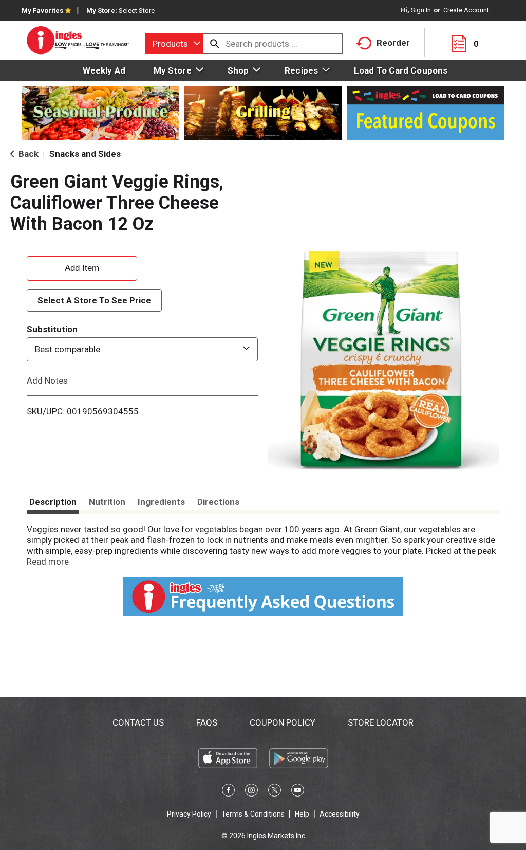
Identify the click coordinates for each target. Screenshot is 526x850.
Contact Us (138, 722)
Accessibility (340, 814)
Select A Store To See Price (94, 300)
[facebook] (228, 792)
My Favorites (42, 10)
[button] (82, 267)
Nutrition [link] (107, 502)
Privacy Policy (189, 814)
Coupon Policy (282, 722)
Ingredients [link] (161, 502)
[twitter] (274, 792)
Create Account (466, 10)
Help (302, 814)
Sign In (421, 10)
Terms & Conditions (253, 814)
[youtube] (297, 792)
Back (27, 154)
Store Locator (381, 722)
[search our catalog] (214, 43)
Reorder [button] (393, 43)
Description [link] (53, 502)
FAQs (206, 722)
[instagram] (251, 792)
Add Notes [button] (47, 380)
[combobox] (174, 43)
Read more (48, 561)
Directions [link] (218, 502)
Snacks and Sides (85, 154)
